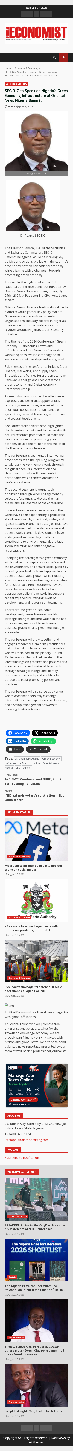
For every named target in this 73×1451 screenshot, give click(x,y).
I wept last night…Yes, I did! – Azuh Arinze (36, 1385)
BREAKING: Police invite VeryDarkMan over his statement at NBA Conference (36, 1199)
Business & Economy (16, 84)
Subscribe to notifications (22, 1158)
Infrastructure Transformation (23, 763)
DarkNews (58, 1438)
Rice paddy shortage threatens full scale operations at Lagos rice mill (36, 961)
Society (12, 1277)
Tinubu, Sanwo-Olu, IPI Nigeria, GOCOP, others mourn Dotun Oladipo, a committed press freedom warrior (36, 1320)
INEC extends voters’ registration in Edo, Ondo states (35, 795)
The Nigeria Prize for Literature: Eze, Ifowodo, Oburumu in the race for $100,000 (36, 1260)
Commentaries (16, 1402)
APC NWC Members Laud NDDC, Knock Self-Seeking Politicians (33, 779)
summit (27, 767)
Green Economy (51, 758)
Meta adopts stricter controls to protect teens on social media (36, 839)
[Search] (54, 57)
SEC (18, 767)
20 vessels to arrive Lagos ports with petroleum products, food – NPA (36, 900)
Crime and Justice (18, 1216)
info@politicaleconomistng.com (26, 1140)
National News (16, 1337)
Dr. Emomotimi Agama (27, 758)
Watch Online (63, 57)
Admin (11, 106)
